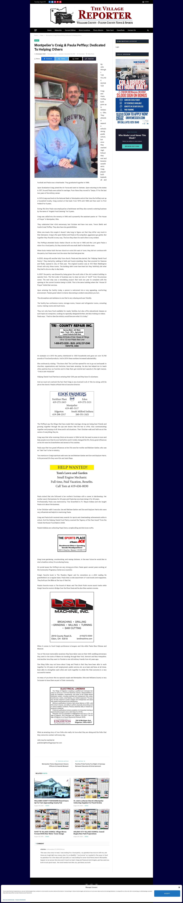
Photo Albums (98, 30)
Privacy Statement (20, 899)
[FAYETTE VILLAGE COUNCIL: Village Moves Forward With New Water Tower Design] (52, 819)
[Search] (148, 30)
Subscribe (58, 30)
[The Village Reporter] (91, 16)
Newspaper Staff (40, 54)
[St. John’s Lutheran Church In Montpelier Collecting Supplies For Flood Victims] (91, 788)
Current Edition (70, 30)
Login (117, 47)
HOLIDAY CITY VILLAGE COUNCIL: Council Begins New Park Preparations (89, 833)
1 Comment (82, 54)
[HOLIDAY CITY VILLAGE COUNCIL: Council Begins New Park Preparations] (91, 819)
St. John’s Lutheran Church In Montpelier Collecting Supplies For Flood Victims (89, 802)
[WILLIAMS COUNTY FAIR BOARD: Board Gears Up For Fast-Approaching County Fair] (52, 788)
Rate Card (110, 30)
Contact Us (132, 30)
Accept (167, 893)
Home (49, 30)
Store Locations (84, 30)
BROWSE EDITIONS (132, 146)
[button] (179, 887)
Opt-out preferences (8, 899)
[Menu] (35, 30)
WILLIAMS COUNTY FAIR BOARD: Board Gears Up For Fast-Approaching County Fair (51, 802)
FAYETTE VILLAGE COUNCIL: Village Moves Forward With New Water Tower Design (50, 833)
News (36, 40)
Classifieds (120, 30)
